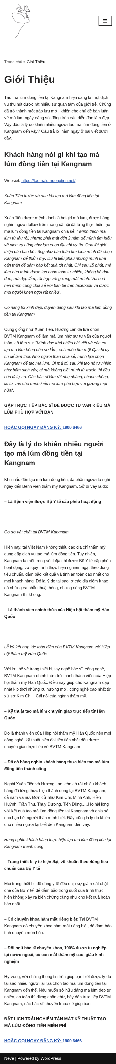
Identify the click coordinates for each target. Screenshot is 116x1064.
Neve (9, 1058)
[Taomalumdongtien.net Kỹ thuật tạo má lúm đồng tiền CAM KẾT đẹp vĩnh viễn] (21, 21)
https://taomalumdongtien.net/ (48, 180)
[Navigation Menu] (105, 21)
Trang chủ (13, 61)
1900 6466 (72, 427)
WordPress (51, 1058)
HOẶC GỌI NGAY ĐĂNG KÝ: (33, 427)
